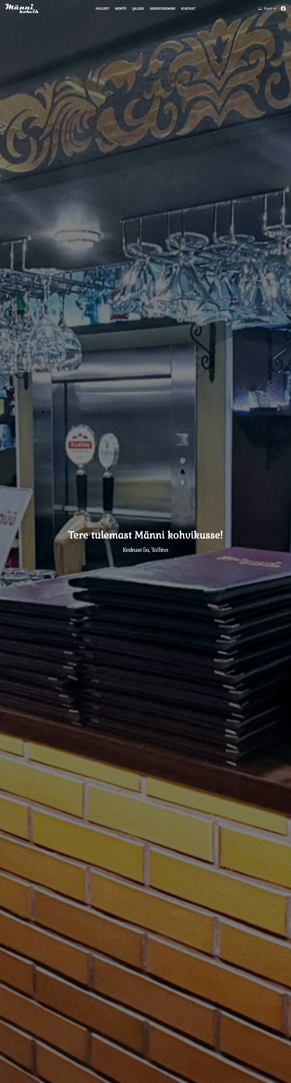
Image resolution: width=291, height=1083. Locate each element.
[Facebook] (283, 8)
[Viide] (24, 8)
